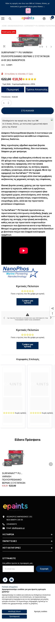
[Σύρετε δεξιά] (51, 318)
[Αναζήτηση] (10, 18)
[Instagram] (11, 579)
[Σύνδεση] (44, 18)
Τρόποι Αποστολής (37, 89)
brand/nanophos (15, 26)
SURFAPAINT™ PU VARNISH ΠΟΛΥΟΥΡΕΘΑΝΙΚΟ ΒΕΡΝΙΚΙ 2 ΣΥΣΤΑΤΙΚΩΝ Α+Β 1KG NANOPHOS (13, 478)
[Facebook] (5, 579)
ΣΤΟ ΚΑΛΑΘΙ (27, 111)
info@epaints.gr (18, 528)
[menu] (2, 18)
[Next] (51, 47)
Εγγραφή (44, 569)
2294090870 (12, 524)
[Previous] (46, 47)
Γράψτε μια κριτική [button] (27, 302)
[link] (27, 318)
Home (4, 26)
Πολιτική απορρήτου (10, 587)
